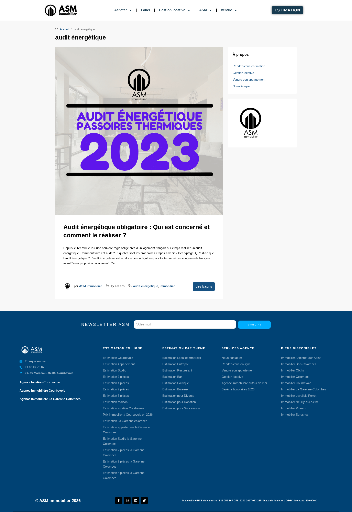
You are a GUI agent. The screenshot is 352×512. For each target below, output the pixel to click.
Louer (145, 10)
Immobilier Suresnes (295, 414)
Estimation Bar (172, 376)
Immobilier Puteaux (294, 408)
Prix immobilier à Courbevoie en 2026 (128, 414)
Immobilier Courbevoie (296, 383)
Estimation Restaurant (177, 370)
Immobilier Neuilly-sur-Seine (300, 402)
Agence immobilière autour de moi (244, 383)
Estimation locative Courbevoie (123, 408)
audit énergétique (145, 286)
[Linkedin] (135, 500)
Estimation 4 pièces (116, 383)
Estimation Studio (114, 370)
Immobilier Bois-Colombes (298, 364)
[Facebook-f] (118, 500)
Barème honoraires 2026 (238, 389)
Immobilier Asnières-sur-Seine (301, 357)
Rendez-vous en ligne (236, 364)
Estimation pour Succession (181, 408)
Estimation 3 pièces (116, 376)
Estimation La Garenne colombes (125, 421)
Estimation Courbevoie (118, 357)
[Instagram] (127, 500)
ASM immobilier (90, 286)
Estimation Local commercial (181, 357)
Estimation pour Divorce (178, 395)
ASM (203, 10)
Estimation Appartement (119, 364)
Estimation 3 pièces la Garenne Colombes (123, 464)
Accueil (64, 29)
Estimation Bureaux (175, 389)
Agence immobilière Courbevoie (42, 390)
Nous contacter (232, 357)
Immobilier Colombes (295, 376)
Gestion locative (172, 10)
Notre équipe (241, 86)
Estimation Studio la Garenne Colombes (122, 441)
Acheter (120, 10)
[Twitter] (144, 500)
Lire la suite (204, 286)
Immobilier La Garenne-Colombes (303, 389)
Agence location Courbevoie (40, 382)
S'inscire (254, 324)
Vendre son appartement (249, 79)
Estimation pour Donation (179, 402)
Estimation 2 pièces (116, 389)
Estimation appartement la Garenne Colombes (126, 429)
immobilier (167, 286)
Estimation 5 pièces (116, 395)
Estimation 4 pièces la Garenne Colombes (123, 475)
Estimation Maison (115, 402)
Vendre (226, 10)
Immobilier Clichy (292, 370)
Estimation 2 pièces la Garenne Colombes (123, 452)
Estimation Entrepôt (175, 364)
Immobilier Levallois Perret (298, 395)
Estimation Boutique (175, 383)
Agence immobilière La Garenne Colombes (50, 399)
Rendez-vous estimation (249, 66)
